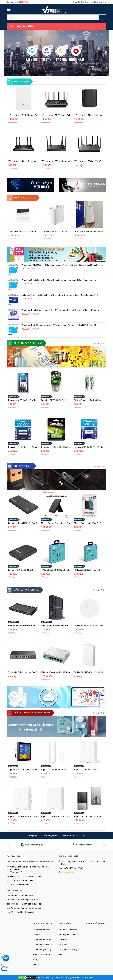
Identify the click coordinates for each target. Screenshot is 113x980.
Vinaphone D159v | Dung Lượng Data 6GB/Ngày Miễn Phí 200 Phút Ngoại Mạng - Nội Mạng (60, 310)
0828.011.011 (24, 2)
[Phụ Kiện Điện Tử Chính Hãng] (56, 480)
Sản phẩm (63, 945)
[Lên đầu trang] (105, 963)
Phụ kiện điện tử (23, 466)
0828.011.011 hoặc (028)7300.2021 (25, 876)
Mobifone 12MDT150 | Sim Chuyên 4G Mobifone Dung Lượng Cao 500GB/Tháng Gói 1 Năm (60, 295)
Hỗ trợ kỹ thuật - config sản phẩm (68, 937)
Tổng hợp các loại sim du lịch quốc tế (24, 904)
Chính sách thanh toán (42, 945)
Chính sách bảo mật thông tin (41, 932)
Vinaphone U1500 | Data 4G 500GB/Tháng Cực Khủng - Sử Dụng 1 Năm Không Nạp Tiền (58, 280)
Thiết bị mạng (21, 81)
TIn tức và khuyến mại (68, 930)
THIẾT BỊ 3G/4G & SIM (25, 197)
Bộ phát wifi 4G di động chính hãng (22, 899)
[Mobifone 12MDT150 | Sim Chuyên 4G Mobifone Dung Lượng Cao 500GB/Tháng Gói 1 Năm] (13, 298)
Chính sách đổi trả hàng (43, 940)
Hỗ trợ (35, 959)
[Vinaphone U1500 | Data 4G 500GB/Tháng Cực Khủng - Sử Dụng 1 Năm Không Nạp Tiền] (13, 283)
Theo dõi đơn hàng (80, 2)
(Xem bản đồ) (16, 872)
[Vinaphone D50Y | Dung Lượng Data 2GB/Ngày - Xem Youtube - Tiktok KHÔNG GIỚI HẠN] (13, 329)
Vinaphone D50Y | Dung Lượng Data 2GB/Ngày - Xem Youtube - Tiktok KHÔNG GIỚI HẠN (58, 325)
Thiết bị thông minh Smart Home (32, 712)
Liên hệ (36, 964)
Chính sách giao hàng (42, 949)
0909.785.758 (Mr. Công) (72, 868)
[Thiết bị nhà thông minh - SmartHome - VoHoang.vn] (56, 726)
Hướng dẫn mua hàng (42, 954)
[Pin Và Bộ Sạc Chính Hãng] (56, 357)
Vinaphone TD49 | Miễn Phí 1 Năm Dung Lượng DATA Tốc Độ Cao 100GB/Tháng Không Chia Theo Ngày (62, 265)
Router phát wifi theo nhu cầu (20, 895)
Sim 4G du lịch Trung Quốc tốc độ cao (24, 908)
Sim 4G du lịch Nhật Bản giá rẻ (20, 912)
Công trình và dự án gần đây (69, 952)
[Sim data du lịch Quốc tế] (56, 254)
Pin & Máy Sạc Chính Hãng (28, 343)
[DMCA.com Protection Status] (27, 977)
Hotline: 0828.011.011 (86, 977)
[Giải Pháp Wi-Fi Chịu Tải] (56, 697)
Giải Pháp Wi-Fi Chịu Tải (26, 589)
